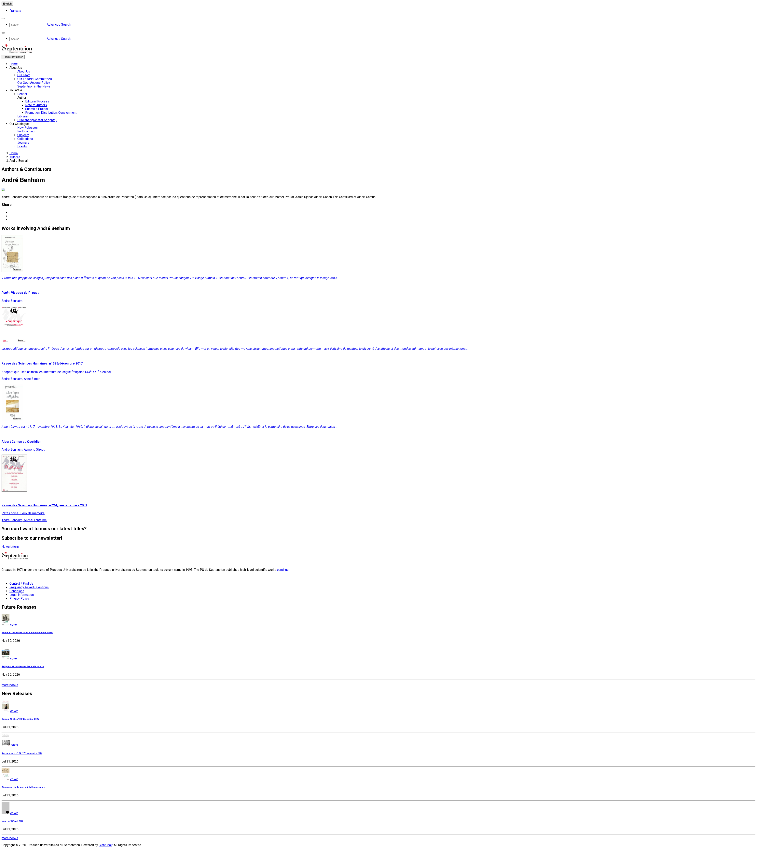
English (7, 3)
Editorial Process (37, 101)
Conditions (16, 591)
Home (13, 64)
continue (283, 570)
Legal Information (21, 595)
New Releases (27, 127)
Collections (25, 139)
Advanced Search (59, 24)
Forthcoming (25, 131)
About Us (23, 71)
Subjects (23, 135)
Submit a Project (36, 109)
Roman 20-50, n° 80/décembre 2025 (20, 719)
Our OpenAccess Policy (33, 83)
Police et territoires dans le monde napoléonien (27, 632)
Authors (14, 157)
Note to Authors (36, 105)
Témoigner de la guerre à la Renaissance (23, 787)
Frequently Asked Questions (29, 587)
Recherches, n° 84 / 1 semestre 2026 (22, 753)
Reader (22, 94)
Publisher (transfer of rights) (37, 120)
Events (22, 146)
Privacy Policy (19, 598)
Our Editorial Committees (34, 79)
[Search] (3, 18)
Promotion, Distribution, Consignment (50, 112)
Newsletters (10, 547)
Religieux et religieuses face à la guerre (23, 666)
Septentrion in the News (33, 86)
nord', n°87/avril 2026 (12, 821)
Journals (23, 142)
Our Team (23, 75)
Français (15, 11)
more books (10, 685)
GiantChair (105, 845)
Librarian (23, 116)
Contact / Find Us (21, 583)
